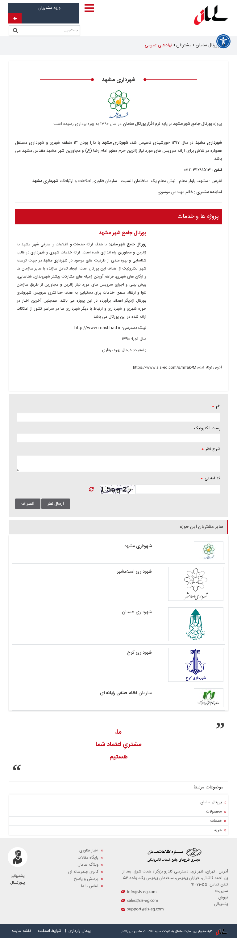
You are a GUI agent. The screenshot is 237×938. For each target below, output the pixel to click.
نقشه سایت (21, 930)
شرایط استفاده (49, 930)
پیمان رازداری (80, 930)
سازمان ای (126, 693)
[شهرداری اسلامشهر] (188, 584)
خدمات (216, 820)
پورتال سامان (211, 802)
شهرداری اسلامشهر (134, 571)
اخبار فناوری (88, 850)
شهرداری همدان (137, 612)
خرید (218, 830)
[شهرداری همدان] (188, 624)
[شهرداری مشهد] (188, 550)
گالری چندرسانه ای (83, 871)
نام (216, 406)
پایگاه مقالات (88, 857)
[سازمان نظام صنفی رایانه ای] (188, 697)
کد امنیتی (210, 478)
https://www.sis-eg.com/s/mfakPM (164, 367)
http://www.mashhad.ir (97, 328)
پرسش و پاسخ (86, 879)
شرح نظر (211, 449)
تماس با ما (89, 886)
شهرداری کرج (139, 652)
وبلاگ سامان (87, 864)
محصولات (214, 811)
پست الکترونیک (207, 428)
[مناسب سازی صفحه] (223, 41)
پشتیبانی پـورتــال (17, 879)
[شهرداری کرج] (188, 665)
